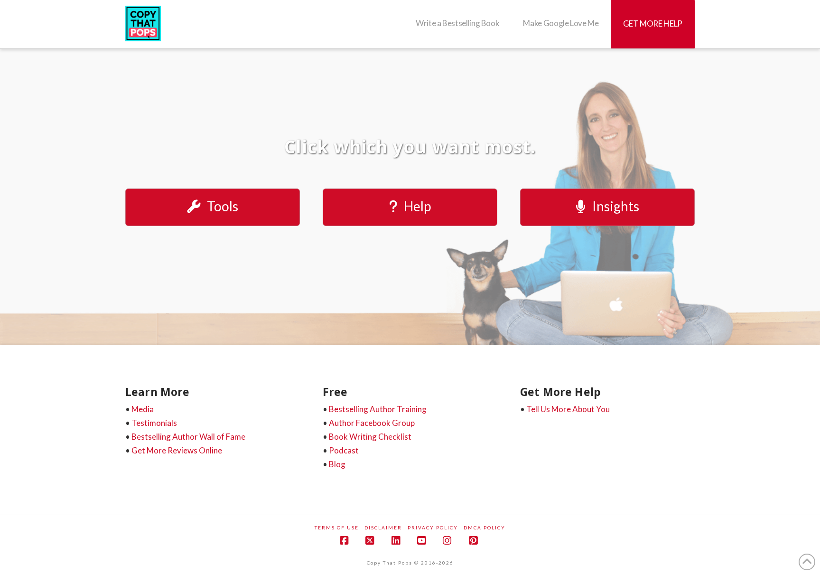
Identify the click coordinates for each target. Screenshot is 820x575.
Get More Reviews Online (176, 450)
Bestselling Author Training (378, 409)
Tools (222, 206)
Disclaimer (383, 527)
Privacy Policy (433, 527)
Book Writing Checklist (370, 437)
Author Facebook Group (372, 423)
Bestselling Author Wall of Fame (188, 437)
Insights (615, 206)
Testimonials (154, 423)
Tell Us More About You (568, 409)
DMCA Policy (484, 527)
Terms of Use (337, 527)
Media (142, 409)
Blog (337, 464)
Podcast (344, 450)
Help (417, 206)
